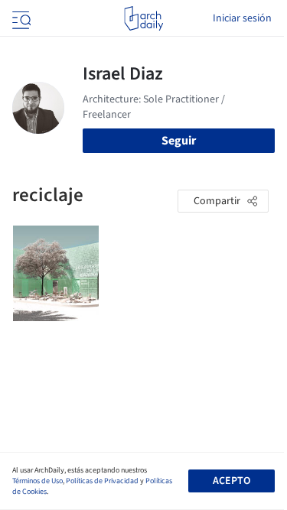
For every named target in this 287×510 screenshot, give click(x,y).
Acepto (231, 481)
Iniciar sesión (242, 18)
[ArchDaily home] (143, 18)
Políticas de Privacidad (102, 481)
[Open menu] (20, 18)
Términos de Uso (37, 481)
